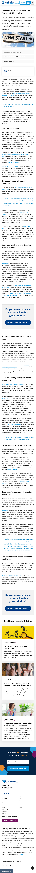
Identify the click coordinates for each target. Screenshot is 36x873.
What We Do (5, 799)
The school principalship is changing (11, 575)
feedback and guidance (14, 162)
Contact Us (23, 2)
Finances (4, 813)
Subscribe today (18, 769)
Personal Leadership (9, 61)
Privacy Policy (5, 811)
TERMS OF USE (25, 864)
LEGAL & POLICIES (5, 864)
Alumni (3, 803)
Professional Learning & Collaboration (14, 56)
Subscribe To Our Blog (10, 820)
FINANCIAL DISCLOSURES (16, 864)
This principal (5, 263)
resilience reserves (12, 469)
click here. (21, 854)
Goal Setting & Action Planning (12, 52)
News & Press (5, 809)
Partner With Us (22, 803)
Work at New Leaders (24, 805)
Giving (3, 807)
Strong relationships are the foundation (12, 384)
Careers (3, 805)
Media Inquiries (22, 801)
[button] (32, 3)
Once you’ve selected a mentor (10, 166)
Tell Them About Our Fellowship (18, 322)
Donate (20, 807)
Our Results (4, 801)
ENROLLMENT (9, 865)
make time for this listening (13, 424)
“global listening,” (6, 398)
